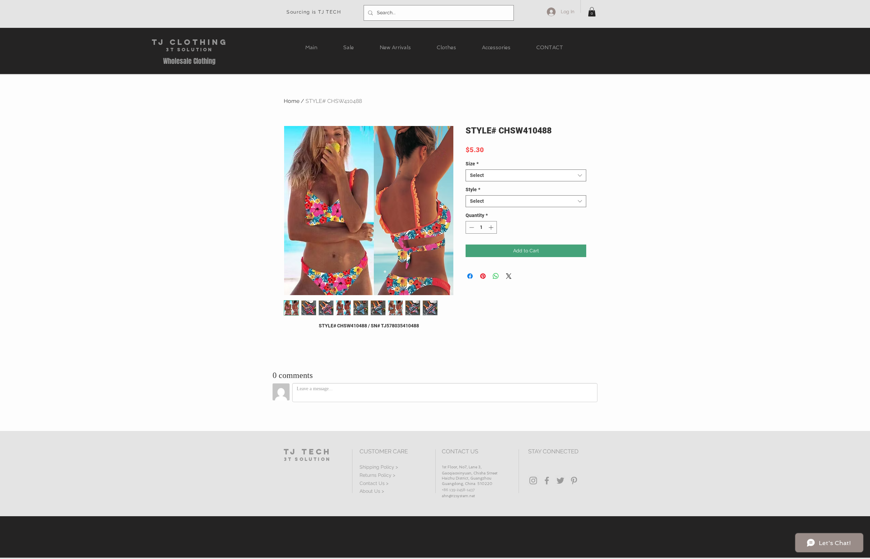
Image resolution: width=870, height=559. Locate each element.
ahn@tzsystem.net (458, 496)
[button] (592, 11)
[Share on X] (509, 276)
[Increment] (491, 227)
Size (472, 163)
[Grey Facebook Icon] (547, 480)
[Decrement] (471, 227)
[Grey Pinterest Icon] (574, 480)
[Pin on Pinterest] (483, 276)
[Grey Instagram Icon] (533, 480)
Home (291, 101)
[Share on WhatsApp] (496, 276)
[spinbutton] (481, 227)
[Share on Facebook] (470, 276)
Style (473, 189)
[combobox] (526, 175)
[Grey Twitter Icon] (560, 480)
